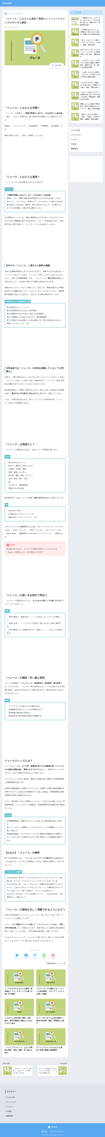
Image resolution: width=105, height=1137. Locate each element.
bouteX (7, 3)
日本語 (73, 144)
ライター (74, 140)
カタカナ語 (61, 963)
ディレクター (76, 135)
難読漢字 (74, 149)
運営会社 (44, 1131)
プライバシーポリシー (57, 1131)
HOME (53, 1127)
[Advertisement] (35, 85)
